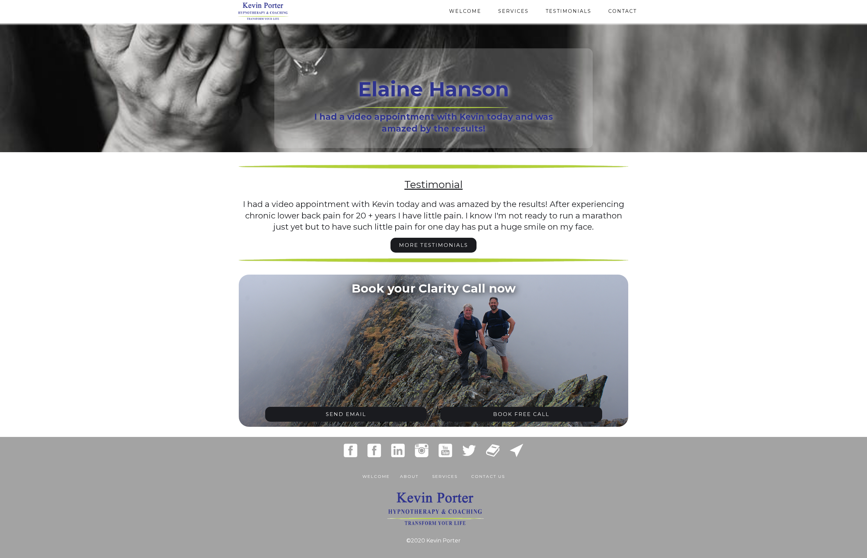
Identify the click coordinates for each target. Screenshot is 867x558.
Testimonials (568, 11)
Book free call (521, 414)
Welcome (465, 11)
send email (346, 414)
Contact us (488, 476)
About (409, 476)
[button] (445, 473)
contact (622, 11)
